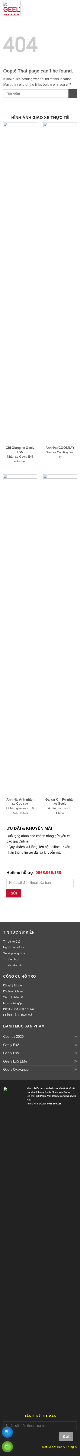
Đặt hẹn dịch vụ (13, 991)
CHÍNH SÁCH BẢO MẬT (18, 1015)
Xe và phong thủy (14, 953)
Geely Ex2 (11, 1045)
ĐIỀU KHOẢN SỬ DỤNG (18, 1009)
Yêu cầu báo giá (13, 997)
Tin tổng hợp (11, 959)
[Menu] (74, 8)
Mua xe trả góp (12, 1003)
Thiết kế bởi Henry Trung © (58, 1447)
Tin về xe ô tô (11, 941)
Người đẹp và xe (13, 947)
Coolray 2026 (13, 1036)
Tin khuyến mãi (12, 965)
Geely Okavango (16, 1069)
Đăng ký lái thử (12, 985)
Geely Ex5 (11, 1053)
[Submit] (72, 93)
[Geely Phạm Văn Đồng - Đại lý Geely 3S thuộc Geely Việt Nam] (11, 7)
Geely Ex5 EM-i (15, 1061)
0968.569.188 (48, 872)
